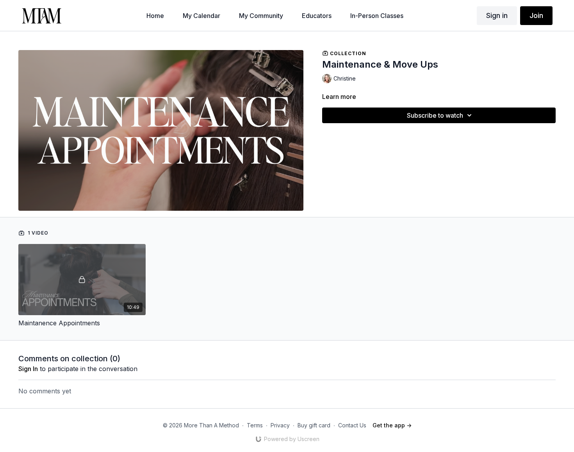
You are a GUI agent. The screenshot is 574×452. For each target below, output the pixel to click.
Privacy (280, 425)
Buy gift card (314, 425)
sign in (28, 369)
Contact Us (352, 425)
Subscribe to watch (435, 115)
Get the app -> (392, 425)
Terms (255, 425)
